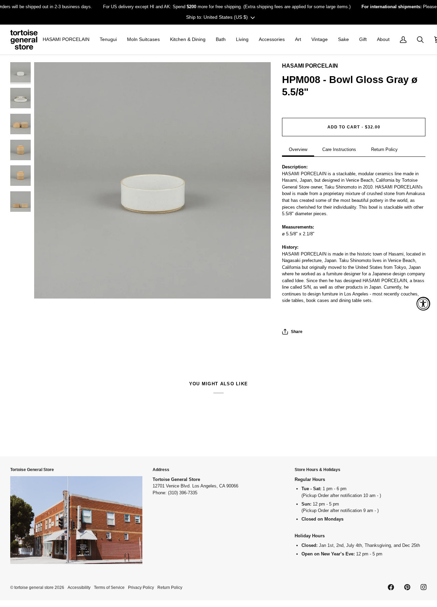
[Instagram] (424, 587)
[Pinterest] (407, 587)
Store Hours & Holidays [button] (317, 469)
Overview (298, 149)
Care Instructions (339, 149)
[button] (66, 40)
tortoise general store (34, 587)
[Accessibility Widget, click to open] (423, 304)
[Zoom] (152, 180)
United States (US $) (225, 17)
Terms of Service (109, 587)
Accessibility (79, 587)
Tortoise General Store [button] (32, 469)
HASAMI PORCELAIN (310, 66)
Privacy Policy (141, 587)
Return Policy (384, 149)
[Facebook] (391, 587)
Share (296, 331)
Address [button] (161, 469)
